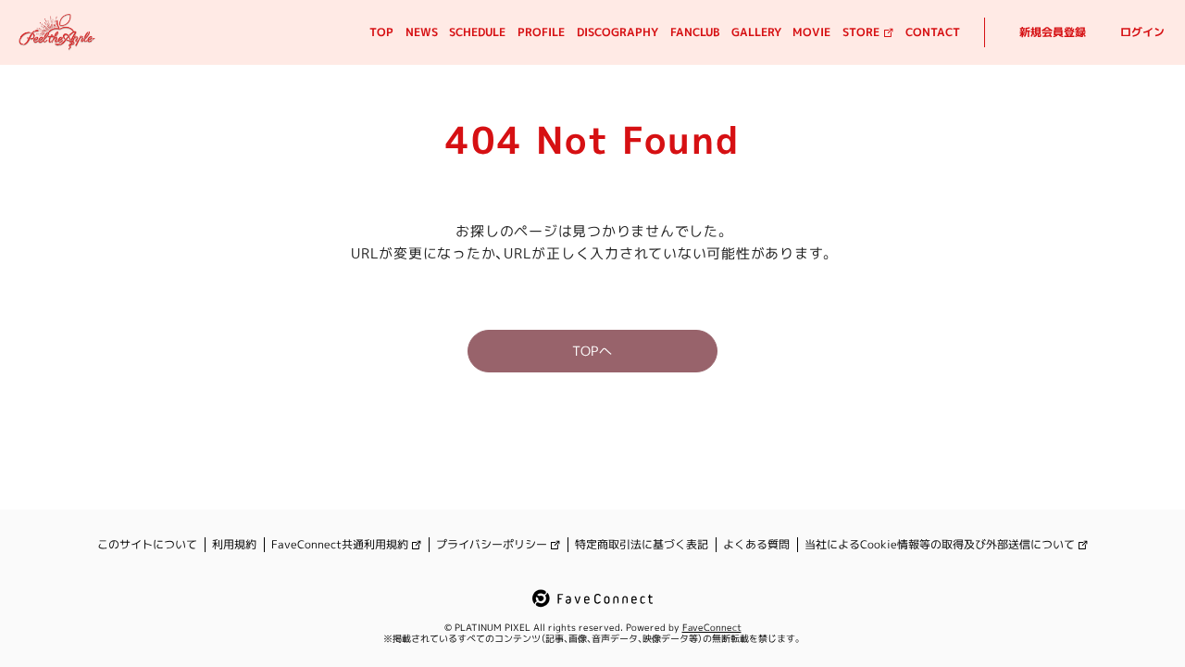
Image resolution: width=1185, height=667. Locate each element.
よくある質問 (756, 544)
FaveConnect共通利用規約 (339, 544)
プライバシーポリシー (491, 544)
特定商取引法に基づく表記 (641, 544)
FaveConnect (712, 627)
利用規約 (234, 544)
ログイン (1142, 32)
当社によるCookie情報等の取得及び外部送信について (940, 544)
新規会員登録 (1052, 32)
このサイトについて (147, 544)
